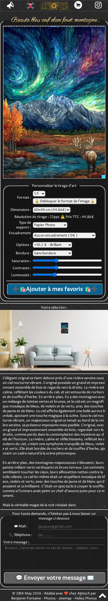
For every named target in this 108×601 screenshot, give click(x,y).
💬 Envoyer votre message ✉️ (55, 578)
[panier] (78, 5)
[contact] (10, 5)
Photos (50, 598)
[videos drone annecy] (30, 6)
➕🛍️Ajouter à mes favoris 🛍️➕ (55, 289)
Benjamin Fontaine (26, 598)
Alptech (83, 593)
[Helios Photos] (54, 6)
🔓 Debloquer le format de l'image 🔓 (65, 201)
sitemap (65, 598)
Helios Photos (86, 598)
